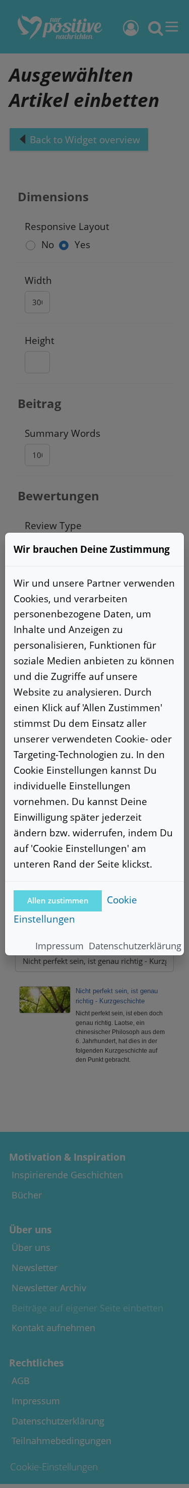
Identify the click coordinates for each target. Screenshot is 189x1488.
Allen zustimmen (58, 900)
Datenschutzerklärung (135, 946)
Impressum (59, 946)
